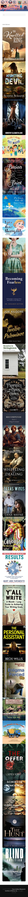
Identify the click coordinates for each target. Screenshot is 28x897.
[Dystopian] (14, 395)
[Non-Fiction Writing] (14, 605)
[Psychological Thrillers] (14, 864)
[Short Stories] (14, 534)
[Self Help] (14, 290)
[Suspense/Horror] (14, 762)
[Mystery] (14, 644)
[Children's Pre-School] (14, 732)
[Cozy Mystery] (14, 465)
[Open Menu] (2, 3)
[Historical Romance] (14, 176)
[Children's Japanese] (14, 206)
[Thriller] (14, 680)
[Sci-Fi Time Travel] (14, 429)
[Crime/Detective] (14, 326)
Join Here (14, 5)
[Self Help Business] (14, 568)
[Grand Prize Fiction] (14, 44)
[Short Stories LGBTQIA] (14, 797)
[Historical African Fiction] (14, 80)
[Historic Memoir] (14, 709)
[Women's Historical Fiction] (14, 255)
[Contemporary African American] (14, 116)
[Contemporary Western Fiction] (14, 500)
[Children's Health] (14, 228)
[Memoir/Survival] (14, 361)
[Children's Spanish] (14, 146)
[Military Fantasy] (14, 831)
